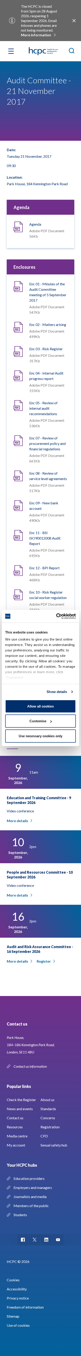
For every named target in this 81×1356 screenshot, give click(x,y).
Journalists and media (30, 1196)
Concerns (47, 1118)
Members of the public (31, 1205)
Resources (15, 1127)
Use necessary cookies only (40, 736)
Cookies (13, 1280)
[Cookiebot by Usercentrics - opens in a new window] (57, 616)
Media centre (17, 1136)
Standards (48, 1109)
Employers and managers (33, 1187)
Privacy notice (18, 1298)
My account (16, 1145)
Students (20, 1215)
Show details (57, 692)
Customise (37, 721)
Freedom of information (25, 1307)
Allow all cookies (40, 706)
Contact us (15, 1118)
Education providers (29, 1178)
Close (74, 20)
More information (36, 35)
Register (44, 961)
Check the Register (21, 1099)
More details (17, 821)
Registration (50, 1127)
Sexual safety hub (53, 1145)
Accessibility (17, 1289)
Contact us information (30, 1066)
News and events (20, 1109)
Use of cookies (18, 1325)
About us (47, 1099)
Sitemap (13, 1316)
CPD (44, 1136)
